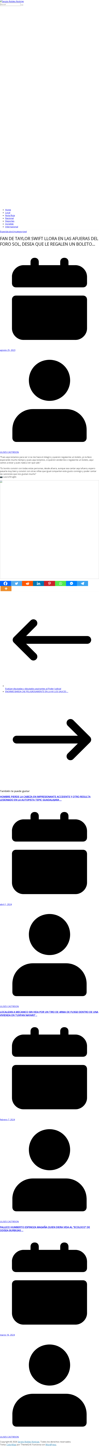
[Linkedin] (38, 583)
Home (8, 209)
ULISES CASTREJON (9, 452)
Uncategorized (20, 231)
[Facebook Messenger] (71, 583)
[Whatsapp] (60, 583)
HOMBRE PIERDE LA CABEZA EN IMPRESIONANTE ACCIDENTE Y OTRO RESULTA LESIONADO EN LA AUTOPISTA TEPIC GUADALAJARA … (45, 798)
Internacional (11, 226)
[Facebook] (5, 583)
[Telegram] (82, 583)
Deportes (9, 221)
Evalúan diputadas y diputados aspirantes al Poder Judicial (33, 688)
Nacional (9, 218)
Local (7, 212)
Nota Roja (10, 215)
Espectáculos (6, 231)
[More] (6, 588)
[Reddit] (27, 583)
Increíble (9, 224)
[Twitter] (16, 583)
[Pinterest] (49, 583)
